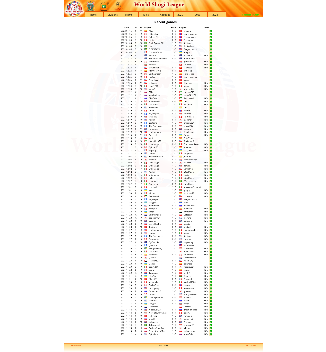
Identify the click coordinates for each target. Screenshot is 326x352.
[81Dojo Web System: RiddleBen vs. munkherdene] (210, 34)
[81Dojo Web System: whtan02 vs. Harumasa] (210, 117)
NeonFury (153, 79)
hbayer (152, 64)
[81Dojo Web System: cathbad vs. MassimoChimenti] (210, 187)
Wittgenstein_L (190, 181)
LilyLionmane (155, 132)
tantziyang (154, 288)
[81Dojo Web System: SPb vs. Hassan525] (210, 92)
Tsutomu (188, 64)
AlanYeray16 (155, 70)
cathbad (153, 187)
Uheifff (152, 318)
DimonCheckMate (157, 331)
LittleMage (154, 144)
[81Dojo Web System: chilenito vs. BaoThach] (210, 83)
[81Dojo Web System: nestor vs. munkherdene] (210, 77)
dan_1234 (153, 86)
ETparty (152, 150)
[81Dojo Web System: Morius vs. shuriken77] (210, 194)
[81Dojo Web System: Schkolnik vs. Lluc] (210, 108)
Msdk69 (152, 55)
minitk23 (188, 208)
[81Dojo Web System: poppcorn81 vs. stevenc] (210, 218)
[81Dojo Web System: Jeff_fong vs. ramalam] (210, 316)
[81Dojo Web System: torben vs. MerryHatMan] (210, 295)
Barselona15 (155, 291)
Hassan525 (189, 92)
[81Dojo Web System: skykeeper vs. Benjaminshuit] (210, 200)
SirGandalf (154, 67)
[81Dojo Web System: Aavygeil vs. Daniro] (210, 135)
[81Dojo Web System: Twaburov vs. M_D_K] (210, 273)
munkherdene (190, 34)
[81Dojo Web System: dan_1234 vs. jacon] (210, 86)
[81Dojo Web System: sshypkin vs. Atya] (210, 203)
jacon (186, 86)
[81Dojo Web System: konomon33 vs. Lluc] (210, 102)
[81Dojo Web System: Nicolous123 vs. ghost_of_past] (210, 310)
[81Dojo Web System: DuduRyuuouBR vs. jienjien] (210, 43)
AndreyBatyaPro (156, 328)
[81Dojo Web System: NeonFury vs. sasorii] (210, 80)
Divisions (112, 14)
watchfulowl (154, 95)
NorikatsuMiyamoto (158, 312)
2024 (215, 14)
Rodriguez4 (189, 132)
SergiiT (152, 211)
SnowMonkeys (190, 159)
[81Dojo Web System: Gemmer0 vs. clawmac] (210, 239)
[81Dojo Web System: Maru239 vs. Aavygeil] (210, 279)
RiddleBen (153, 34)
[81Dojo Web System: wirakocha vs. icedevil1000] (210, 282)
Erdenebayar (190, 37)
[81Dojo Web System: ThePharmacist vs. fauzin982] (210, 126)
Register (246, 14)
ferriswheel (189, 46)
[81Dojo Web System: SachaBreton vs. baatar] (210, 285)
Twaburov (153, 272)
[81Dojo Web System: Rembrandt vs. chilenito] (210, 197)
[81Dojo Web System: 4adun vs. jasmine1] (210, 120)
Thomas (187, 306)
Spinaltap (153, 334)
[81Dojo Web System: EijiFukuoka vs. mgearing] (210, 243)
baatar (187, 110)
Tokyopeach (154, 325)
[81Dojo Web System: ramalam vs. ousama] (210, 129)
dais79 (187, 312)
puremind (188, 318)
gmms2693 (189, 61)
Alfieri (152, 110)
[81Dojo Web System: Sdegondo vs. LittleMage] (210, 184)
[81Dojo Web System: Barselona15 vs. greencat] (210, 292)
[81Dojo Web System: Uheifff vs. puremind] (210, 319)
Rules (145, 14)
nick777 (152, 276)
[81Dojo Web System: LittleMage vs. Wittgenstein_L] (210, 181)
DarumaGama (155, 52)
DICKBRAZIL (154, 49)
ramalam (153, 128)
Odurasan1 (154, 306)
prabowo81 (189, 122)
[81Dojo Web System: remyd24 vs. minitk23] (210, 209)
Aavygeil (153, 135)
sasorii (187, 79)
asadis (187, 223)
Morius (152, 193)
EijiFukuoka (154, 242)
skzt (151, 190)
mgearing (188, 242)
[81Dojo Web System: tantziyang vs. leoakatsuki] (210, 288)
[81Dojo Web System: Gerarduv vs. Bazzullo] (210, 105)
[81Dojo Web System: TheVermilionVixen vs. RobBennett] (210, 59)
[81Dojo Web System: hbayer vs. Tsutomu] (210, 65)
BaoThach (188, 83)
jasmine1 (188, 119)
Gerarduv (153, 104)
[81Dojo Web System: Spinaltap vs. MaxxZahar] (210, 334)
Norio (151, 46)
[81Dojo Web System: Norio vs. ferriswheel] (210, 46)
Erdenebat (189, 40)
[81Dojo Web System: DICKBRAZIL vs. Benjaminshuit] (210, 50)
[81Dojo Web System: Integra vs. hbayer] (210, 304)
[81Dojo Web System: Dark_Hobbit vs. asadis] (210, 224)
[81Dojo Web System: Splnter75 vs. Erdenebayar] (210, 37)
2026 (180, 14)
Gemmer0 (154, 239)
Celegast (188, 214)
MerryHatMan (190, 294)
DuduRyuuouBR (156, 43)
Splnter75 (153, 37)
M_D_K (187, 272)
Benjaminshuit (190, 49)
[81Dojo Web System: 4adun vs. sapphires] (210, 154)
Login (256, 14)
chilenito (153, 83)
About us (165, 14)
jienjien (187, 43)
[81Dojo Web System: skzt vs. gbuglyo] (210, 190)
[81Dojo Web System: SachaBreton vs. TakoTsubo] (210, 74)
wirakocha (154, 282)
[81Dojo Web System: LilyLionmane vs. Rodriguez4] (210, 132)
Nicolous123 (155, 309)
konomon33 (154, 101)
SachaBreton (155, 73)
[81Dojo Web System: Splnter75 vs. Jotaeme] (210, 148)
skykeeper (154, 113)
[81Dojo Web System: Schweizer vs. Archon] (210, 322)
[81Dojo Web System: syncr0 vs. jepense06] (210, 89)
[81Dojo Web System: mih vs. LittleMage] (210, 178)
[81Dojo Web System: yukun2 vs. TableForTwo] (210, 258)
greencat (188, 291)
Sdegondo (153, 184)
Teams (128, 14)
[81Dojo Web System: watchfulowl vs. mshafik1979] (210, 95)
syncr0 (152, 89)
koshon (152, 159)
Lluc (185, 101)
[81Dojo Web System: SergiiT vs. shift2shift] (210, 212)
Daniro (187, 135)
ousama (187, 128)
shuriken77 (189, 193)
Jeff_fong (188, 70)
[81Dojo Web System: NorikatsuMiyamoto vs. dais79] (210, 313)
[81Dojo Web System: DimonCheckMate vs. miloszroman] (210, 331)
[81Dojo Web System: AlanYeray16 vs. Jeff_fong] (210, 71)
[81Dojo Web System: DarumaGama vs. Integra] (210, 53)
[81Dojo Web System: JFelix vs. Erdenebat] (210, 40)
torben (152, 294)
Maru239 (188, 67)
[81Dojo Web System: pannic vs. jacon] (210, 233)
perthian (188, 220)
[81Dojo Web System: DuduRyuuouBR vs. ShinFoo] (210, 298)
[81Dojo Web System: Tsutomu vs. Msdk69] (210, 227)
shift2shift (188, 211)
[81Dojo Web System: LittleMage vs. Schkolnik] (210, 169)
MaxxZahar (189, 334)
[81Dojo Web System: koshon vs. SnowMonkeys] (210, 160)
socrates (153, 300)
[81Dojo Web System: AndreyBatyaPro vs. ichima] (210, 328)
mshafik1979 (190, 95)
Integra (187, 52)
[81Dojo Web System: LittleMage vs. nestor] (210, 175)
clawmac (188, 239)
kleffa (151, 138)
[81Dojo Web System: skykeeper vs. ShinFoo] (210, 114)
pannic (152, 233)
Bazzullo (188, 104)
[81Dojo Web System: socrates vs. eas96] (210, 301)
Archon (187, 322)
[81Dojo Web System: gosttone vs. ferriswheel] (210, 246)
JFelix (151, 40)
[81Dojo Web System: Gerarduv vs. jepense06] (210, 252)
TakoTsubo (189, 73)
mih (150, 178)
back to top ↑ (251, 345)
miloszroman (190, 331)
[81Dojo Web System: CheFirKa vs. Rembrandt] (210, 99)
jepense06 (189, 89)
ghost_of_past (190, 309)
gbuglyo (187, 190)
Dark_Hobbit (155, 223)
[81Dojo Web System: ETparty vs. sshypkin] (210, 151)
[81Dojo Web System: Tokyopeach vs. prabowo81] (210, 325)
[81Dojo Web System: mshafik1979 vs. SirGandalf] (210, 141)
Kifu (206, 55)
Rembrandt (189, 98)
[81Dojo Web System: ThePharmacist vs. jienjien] (210, 236)
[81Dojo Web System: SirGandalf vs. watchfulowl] (210, 206)
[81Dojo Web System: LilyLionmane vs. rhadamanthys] (210, 230)
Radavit (187, 276)
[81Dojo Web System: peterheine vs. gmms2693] (210, 62)
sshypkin (188, 150)
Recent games (165, 22)
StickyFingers (155, 214)
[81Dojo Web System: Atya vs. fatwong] (210, 31)
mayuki (187, 269)
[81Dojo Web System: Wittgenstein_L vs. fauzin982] (210, 249)
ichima (187, 328)
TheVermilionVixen (158, 58)
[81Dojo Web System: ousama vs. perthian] (210, 221)
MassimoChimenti (192, 187)
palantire (188, 263)
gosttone (153, 122)
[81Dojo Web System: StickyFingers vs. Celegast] (210, 215)
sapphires (188, 153)
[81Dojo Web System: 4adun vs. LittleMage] (210, 172)
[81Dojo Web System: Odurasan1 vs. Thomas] (210, 307)
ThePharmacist (156, 125)
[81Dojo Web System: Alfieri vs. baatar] (210, 111)
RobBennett (189, 58)
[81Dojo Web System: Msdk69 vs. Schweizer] (210, 56)
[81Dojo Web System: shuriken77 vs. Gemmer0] (210, 255)
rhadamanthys (190, 230)
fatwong (187, 30)
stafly (151, 269)
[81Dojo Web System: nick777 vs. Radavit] (210, 276)
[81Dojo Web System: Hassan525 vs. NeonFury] (210, 261)
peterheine (154, 61)
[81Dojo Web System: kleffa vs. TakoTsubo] (210, 138)
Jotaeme (188, 147)
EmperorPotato (156, 156)
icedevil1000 (190, 282)
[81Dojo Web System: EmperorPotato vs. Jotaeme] (210, 157)
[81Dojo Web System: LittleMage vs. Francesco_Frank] (210, 144)
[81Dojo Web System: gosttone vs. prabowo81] (210, 123)
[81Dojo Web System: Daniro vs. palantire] (210, 264)
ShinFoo (187, 113)
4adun (152, 119)
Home (93, 14)
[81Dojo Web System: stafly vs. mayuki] (210, 270)
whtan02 (153, 116)
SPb (150, 92)
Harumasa (189, 116)
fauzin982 (188, 125)
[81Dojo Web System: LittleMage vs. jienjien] (210, 166)
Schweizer (188, 55)
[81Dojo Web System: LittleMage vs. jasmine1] (210, 163)
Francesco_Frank (192, 144)
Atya (151, 30)
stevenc (187, 217)
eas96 (186, 300)
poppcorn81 (154, 217)
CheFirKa (153, 98)
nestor (152, 76)
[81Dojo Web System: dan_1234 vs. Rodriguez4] (210, 267)
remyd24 (153, 208)
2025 (197, 14)
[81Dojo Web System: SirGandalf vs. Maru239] (210, 68)
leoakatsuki (189, 288)
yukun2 (152, 257)
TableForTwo (190, 257)
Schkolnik (153, 107)
